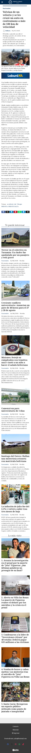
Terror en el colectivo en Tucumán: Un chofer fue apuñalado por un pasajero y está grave (15, 254)
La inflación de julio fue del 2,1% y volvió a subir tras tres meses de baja (15, 509)
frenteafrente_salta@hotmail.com (15, 738)
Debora (7, 31)
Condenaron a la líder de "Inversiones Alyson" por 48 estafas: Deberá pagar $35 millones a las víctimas (15, 638)
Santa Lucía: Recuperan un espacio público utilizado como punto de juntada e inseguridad (14, 708)
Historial (15, 730)
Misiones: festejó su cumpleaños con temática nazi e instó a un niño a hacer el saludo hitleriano (14, 361)
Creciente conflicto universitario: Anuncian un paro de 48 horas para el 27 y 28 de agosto (15, 306)
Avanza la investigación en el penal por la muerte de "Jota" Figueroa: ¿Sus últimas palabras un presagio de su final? (14, 565)
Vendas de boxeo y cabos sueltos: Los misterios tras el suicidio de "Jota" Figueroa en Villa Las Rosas (15, 673)
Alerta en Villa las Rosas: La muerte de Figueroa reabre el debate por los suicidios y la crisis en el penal (15, 602)
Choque (19, 204)
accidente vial (11, 204)
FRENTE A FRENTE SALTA (10, 206)
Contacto (15, 726)
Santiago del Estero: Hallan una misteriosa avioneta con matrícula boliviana (15, 459)
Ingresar (16, 733)
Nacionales (7, 8)
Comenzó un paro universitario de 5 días (13, 409)
